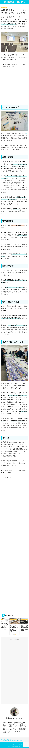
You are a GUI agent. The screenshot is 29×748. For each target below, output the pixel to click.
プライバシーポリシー (11, 744)
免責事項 (20, 744)
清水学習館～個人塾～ (14, 2)
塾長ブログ (4, 7)
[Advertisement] (14, 87)
